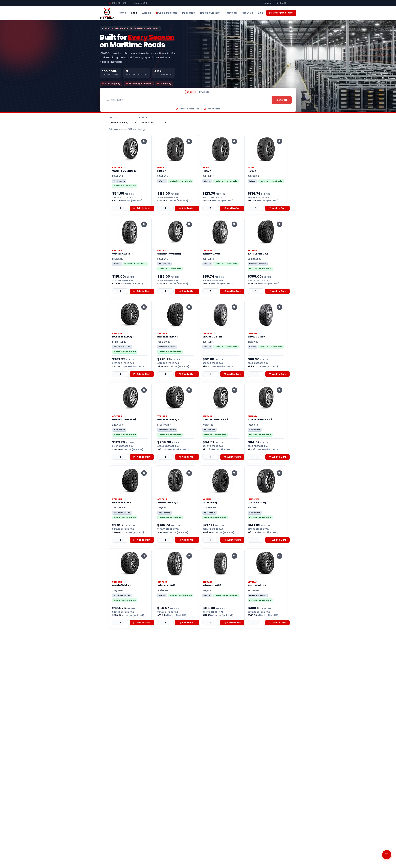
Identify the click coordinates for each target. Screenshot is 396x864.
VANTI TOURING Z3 (124, 171)
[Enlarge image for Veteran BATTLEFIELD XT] (279, 224)
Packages (188, 12)
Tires (134, 12)
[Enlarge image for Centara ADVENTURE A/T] (189, 473)
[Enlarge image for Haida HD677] (189, 141)
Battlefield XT (121, 585)
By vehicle (204, 92)
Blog (260, 12)
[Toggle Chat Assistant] (386, 854)
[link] (130, 174)
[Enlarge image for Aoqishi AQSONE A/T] (234, 473)
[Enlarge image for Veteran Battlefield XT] (144, 556)
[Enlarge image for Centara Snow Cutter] (279, 307)
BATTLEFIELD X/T (123, 336)
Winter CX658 (211, 585)
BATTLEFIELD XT (258, 253)
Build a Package (167, 12)
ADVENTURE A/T (167, 502)
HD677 (161, 171)
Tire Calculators (210, 12)
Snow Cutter (256, 336)
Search (282, 99)
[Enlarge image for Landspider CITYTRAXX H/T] (279, 473)
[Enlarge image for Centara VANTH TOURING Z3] (234, 390)
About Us (247, 12)
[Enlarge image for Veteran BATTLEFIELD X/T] (144, 307)
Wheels (146, 12)
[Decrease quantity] (115, 208)
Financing (231, 12)
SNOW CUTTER (212, 336)
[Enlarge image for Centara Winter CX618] (144, 224)
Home (122, 12)
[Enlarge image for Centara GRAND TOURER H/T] (189, 224)
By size (190, 92)
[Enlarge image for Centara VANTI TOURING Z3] (144, 141)
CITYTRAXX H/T (258, 502)
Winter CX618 (121, 253)
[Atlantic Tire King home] (107, 13)
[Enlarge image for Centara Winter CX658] (234, 556)
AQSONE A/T (210, 502)
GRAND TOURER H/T (170, 253)
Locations (268, 3)
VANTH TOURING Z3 (215, 419)
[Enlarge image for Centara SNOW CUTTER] (234, 307)
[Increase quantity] (126, 208)
